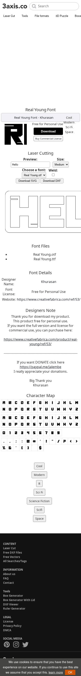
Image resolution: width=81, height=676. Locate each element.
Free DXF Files (12, 552)
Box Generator (13, 596)
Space (69, 132)
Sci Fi (69, 127)
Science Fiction (39, 501)
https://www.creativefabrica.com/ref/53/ (48, 299)
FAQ (6, 578)
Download (48, 131)
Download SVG (27, 180)
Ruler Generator (14, 608)
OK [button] (70, 672)
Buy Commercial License (48, 138)
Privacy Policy (12, 626)
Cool (69, 118)
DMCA (7, 630)
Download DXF (52, 180)
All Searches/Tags (15, 561)
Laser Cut (9, 16)
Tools (25, 16)
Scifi (39, 510)
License (8, 621)
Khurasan (46, 117)
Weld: (53, 170)
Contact (8, 583)
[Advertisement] (40, 62)
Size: (60, 159)
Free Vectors (11, 557)
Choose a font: (34, 170)
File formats (42, 16)
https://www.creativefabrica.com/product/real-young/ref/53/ (40, 341)
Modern (69, 122)
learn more (56, 672)
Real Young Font (25, 117)
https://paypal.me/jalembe (40, 367)
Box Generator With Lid (19, 600)
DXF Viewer (10, 604)
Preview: (30, 159)
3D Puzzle (62, 16)
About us (9, 574)
